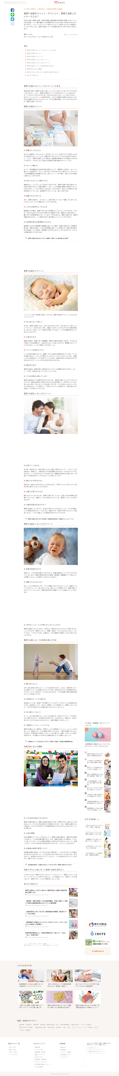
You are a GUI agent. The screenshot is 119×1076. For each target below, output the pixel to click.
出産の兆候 (51, 1027)
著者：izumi (28, 34)
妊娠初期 (21, 1024)
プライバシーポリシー (41, 1062)
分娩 (64, 1027)
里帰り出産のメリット (34, 53)
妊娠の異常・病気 (40, 1027)
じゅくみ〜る (64, 1057)
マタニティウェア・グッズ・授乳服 (82, 1027)
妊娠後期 (35, 1024)
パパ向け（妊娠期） (25, 1030)
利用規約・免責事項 (41, 1059)
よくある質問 (39, 1067)
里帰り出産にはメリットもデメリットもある (42, 50)
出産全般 (58, 1027)
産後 (68, 1027)
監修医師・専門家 (40, 1052)
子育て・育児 (13, 1052)
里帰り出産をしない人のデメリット (39, 63)
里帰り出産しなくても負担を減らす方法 (40, 66)
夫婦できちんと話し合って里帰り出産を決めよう (43, 72)
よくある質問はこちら (91, 1047)
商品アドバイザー (40, 1054)
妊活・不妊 (12, 1047)
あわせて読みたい (33, 75)
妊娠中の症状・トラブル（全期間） (81, 1024)
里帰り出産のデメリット (35, 56)
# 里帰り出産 (41, 9)
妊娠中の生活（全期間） (26, 1027)
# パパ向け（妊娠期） (30, 9)
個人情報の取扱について (42, 1064)
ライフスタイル (13, 1054)
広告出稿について (65, 1054)
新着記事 (37, 1047)
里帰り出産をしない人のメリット (38, 59)
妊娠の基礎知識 (64, 1024)
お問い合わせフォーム (95, 1051)
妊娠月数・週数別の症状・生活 (49, 1024)
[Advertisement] (37, 256)
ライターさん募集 (65, 1052)
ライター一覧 (39, 1049)
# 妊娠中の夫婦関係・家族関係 (54, 9)
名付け (96, 1027)
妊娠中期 (28, 1024)
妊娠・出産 (12, 1049)
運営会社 (63, 1047)
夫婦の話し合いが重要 (34, 69)
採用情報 (63, 1049)
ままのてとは (39, 1057)
